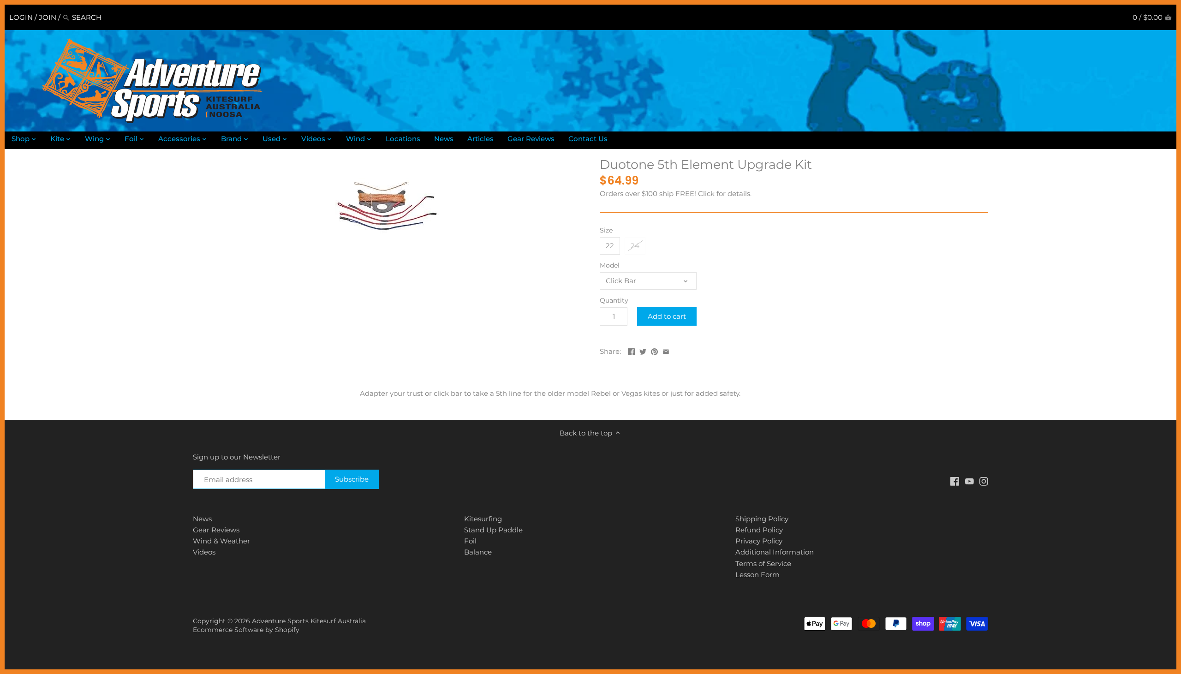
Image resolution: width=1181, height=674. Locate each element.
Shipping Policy (761, 518)
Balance (478, 552)
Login (21, 17)
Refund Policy (759, 529)
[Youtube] (969, 480)
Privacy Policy (758, 541)
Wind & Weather (221, 541)
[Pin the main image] (654, 350)
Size (606, 230)
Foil (470, 541)
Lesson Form (757, 574)
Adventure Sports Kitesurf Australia (309, 621)
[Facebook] (954, 480)
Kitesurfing (483, 518)
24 (635, 245)
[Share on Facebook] (631, 350)
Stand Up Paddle (493, 529)
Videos (204, 552)
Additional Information (774, 552)
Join (47, 17)
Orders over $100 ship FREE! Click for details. (676, 193)
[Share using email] (665, 350)
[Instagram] (983, 480)
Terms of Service (763, 563)
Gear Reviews (216, 529)
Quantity (614, 300)
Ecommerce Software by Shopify (246, 629)
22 (610, 245)
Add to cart (667, 316)
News (202, 518)
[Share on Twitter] (642, 350)
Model (610, 265)
